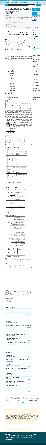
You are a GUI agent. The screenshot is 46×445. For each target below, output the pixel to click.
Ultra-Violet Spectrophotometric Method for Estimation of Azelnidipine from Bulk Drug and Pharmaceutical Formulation (17, 373)
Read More (29, 323)
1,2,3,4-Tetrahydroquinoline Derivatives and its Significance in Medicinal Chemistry (16, 381)
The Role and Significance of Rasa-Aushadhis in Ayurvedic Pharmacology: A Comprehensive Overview (18, 9)
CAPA (9, 413)
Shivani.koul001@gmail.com (10, 12)
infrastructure (10, 412)
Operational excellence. (16, 413)
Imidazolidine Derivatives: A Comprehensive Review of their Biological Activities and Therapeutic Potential (17, 368)
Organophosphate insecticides (18, 415)
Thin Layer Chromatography (28, 415)
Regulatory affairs (35, 412)
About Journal (7, 0)
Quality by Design (7, 413)
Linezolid (39, 413)
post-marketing (37, 411)
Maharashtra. (7, 418)
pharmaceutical (7, 411)
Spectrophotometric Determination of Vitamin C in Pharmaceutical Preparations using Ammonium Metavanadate (17, 359)
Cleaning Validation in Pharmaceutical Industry (11, 385)
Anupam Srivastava (17, 11)
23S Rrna (14, 414)
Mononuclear (37, 416)
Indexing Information (36, 32)
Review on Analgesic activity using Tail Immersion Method (13, 377)
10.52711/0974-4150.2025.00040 (10, 13)
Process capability (12, 413)
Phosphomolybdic (27, 414)
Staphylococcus (32, 416)
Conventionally (9, 418)
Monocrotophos (37, 415)
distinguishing (7, 415)
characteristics (16, 418)
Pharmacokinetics (20, 414)
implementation (7, 412)
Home (6, 443)
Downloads (34, 437)
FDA (37, 412)
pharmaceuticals (31, 419)
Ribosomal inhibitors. (24, 414)
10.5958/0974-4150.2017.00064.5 (10, 344)
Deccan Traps (29, 417)
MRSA (16, 414)
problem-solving (16, 411)
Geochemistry (38, 417)
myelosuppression (36, 413)
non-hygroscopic (15, 416)
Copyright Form (36, 27)
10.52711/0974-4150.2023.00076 (10, 331)
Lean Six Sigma (23, 412)
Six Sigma (21, 412)
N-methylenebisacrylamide (18, 419)
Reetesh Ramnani (13, 11)
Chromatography (38, 414)
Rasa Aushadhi (12, 22)
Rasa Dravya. (21, 22)
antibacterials (20, 413)
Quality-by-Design (30, 411)
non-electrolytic (18, 416)
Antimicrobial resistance (11, 414)
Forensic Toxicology (23, 415)
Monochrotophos (14, 415)
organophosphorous (10, 415)
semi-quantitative (23, 417)
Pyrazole (6, 417)
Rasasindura (11, 419)
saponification (22, 419)
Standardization (28, 418)
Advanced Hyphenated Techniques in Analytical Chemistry (13, 338)
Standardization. (13, 419)
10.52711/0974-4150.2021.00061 (10, 318)
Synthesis (35, 416)
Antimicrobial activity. (16, 417)
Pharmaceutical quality (31, 412)
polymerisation (28, 419)
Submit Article (35, 22)
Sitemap (18, 443)
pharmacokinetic (32, 413)
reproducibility (22, 418)
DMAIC (26, 412)
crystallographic (20, 417)
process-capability (19, 411)
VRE (17, 414)
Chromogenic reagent (33, 415)
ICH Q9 (39, 412)
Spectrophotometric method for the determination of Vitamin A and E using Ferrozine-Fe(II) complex (18, 389)
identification (31, 414)
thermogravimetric (35, 419)
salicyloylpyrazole (11, 416)
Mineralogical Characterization (33, 417)
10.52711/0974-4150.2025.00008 (10, 370)
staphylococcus (26, 413)
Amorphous (13, 417)
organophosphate (34, 414)
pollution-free (25, 418)
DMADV (28, 412)
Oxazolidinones (7, 414)
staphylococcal (23, 413)
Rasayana (18, 22)
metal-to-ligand (21, 416)
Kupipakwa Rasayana (7, 419)
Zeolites (26, 417)
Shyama (11, 11)
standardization (35, 418)
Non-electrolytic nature (10, 417)
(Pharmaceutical (23, 411)
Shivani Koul (9, 11)
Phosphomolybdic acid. (7, 416)
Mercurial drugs (15, 22)
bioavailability (29, 413)
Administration (10, 411)
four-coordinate (28, 416)
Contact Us (10, 0)
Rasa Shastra (10, 22)
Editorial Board (14, 443)
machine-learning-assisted (14, 412)
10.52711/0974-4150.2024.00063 (10, 352)
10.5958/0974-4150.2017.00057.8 (10, 361)
